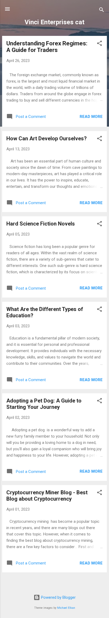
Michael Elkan (66, 608)
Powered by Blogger (58, 597)
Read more (91, 116)
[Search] (101, 11)
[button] (99, 44)
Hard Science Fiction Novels (40, 224)
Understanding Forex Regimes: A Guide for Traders (46, 46)
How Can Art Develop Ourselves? (46, 138)
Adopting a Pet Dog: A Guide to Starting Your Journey (43, 403)
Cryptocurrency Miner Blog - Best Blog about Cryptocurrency (47, 495)
